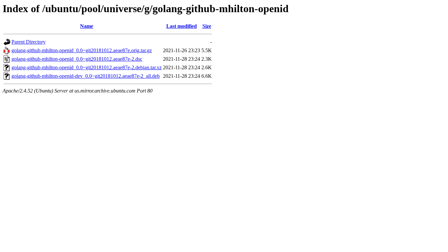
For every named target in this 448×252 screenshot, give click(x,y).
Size (206, 26)
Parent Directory (28, 42)
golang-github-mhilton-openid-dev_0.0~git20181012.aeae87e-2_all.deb (85, 76)
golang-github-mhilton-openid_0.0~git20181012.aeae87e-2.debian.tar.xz (86, 67)
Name (86, 26)
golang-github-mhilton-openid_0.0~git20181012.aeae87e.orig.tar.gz (81, 50)
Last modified (181, 26)
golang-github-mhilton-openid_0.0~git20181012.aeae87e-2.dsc (76, 59)
